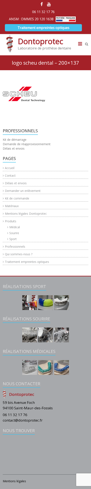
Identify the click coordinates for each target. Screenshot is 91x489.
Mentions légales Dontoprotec (26, 214)
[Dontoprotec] (10, 43)
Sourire (14, 233)
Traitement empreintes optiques (43, 27)
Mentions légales (14, 481)
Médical (14, 227)
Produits (10, 221)
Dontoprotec (40, 41)
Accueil (9, 168)
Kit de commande (17, 198)
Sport (13, 239)
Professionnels (15, 246)
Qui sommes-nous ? (18, 254)
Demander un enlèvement (23, 191)
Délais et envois (16, 183)
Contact (10, 175)
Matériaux (12, 206)
